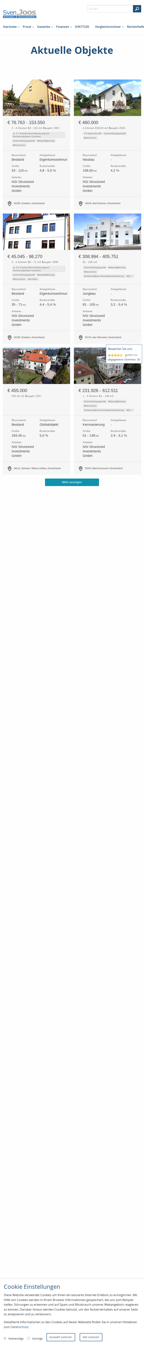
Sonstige (37, 1338)
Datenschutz (19, 1327)
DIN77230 (82, 27)
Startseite (10, 27)
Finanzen (62, 27)
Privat (27, 27)
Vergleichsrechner (108, 27)
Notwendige (16, 1338)
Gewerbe (43, 27)
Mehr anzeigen (72, 482)
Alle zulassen (91, 1337)
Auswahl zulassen (61, 1337)
